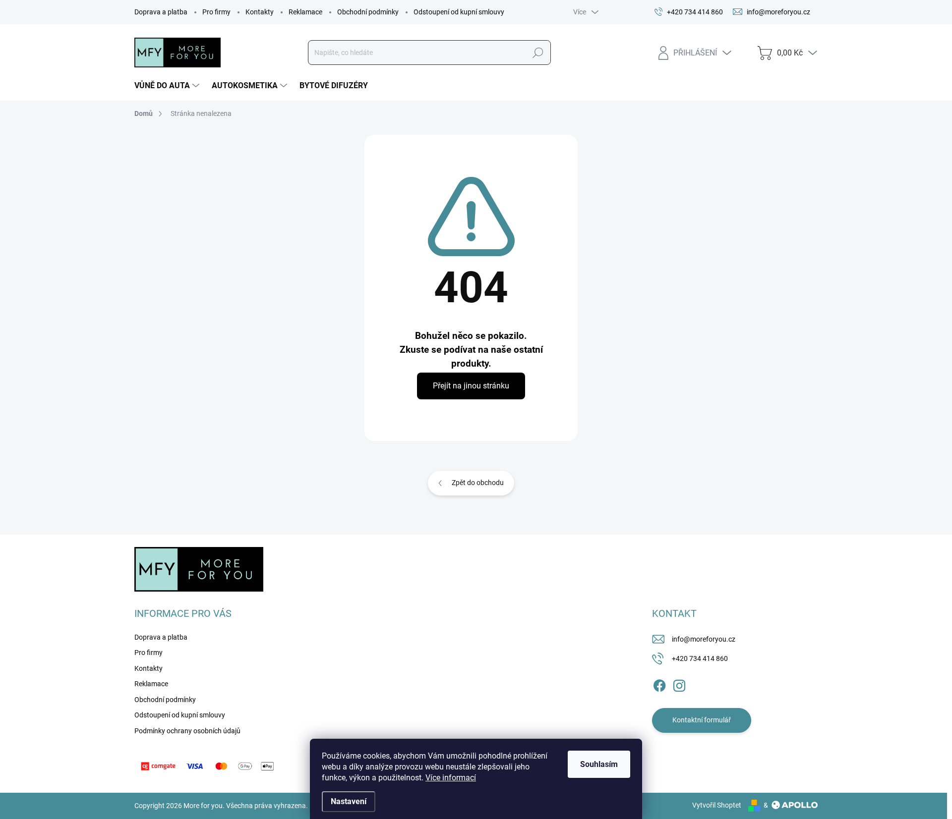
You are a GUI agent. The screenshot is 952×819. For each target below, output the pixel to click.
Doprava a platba (160, 12)
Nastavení (348, 801)
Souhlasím (599, 764)
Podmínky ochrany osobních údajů (187, 731)
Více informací (450, 777)
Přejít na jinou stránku (471, 385)
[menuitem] (168, 86)
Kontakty (259, 12)
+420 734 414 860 (700, 658)
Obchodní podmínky (368, 12)
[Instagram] (679, 683)
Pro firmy (216, 12)
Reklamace (305, 12)
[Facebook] (659, 683)
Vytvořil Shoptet (716, 805)
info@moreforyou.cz (703, 639)
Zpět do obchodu (478, 483)
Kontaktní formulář (701, 720)
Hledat (538, 52)
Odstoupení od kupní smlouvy (459, 12)
